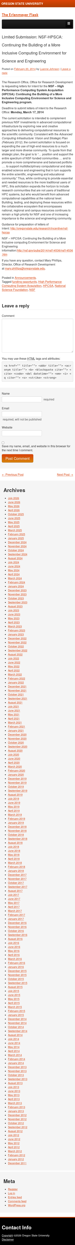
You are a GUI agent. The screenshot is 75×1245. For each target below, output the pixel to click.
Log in (11, 1193)
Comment (8, 316)
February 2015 (16, 1011)
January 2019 (16, 822)
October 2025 (16, 514)
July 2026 (13, 498)
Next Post (65, 475)
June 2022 (14, 662)
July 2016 (13, 943)
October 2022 (16, 646)
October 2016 (16, 931)
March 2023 (15, 626)
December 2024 (17, 542)
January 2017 (16, 919)
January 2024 (16, 586)
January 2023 (16, 634)
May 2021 (13, 714)
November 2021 (17, 690)
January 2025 (16, 538)
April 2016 (14, 955)
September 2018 (17, 838)
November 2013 (17, 1071)
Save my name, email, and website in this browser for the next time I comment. (36, 448)
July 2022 (13, 658)
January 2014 (16, 1063)
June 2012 (14, 1139)
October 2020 (16, 742)
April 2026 (14, 510)
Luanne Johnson (49, 69)
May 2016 (13, 951)
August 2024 (15, 558)
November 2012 (17, 1119)
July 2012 (13, 1135)
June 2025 (14, 518)
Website (7, 427)
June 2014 (14, 1043)
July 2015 (13, 991)
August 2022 (15, 654)
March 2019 (15, 814)
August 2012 (15, 1131)
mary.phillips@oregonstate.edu (25, 268)
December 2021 (17, 686)
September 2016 (17, 935)
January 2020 (16, 774)
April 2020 (14, 762)
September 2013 (17, 1079)
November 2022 (17, 642)
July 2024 (13, 562)
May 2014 (13, 1047)
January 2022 (16, 682)
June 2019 (14, 802)
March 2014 (15, 1055)
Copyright (7, 1235)
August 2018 (15, 842)
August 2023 (15, 606)
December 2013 (17, 1067)
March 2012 (15, 1151)
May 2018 (13, 854)
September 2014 (17, 1031)
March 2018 (15, 862)
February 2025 (16, 534)
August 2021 (15, 702)
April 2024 (14, 574)
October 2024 (16, 550)
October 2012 (16, 1123)
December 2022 (17, 638)
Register (13, 1189)
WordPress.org (16, 1205)
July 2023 (13, 610)
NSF (32, 290)
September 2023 (17, 602)
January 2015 (16, 1015)
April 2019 (14, 810)
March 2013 (15, 1103)
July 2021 (13, 706)
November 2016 (17, 927)
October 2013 (16, 1075)
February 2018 (16, 866)
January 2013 (16, 1111)
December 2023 (17, 590)
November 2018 (17, 830)
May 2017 (13, 902)
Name (6, 394)
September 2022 (17, 650)
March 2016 (15, 959)
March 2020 (15, 766)
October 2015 (16, 979)
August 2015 (15, 987)
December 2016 (17, 923)
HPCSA (48, 286)
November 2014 (17, 1023)
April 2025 (14, 526)
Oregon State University (22, 3)
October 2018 (16, 834)
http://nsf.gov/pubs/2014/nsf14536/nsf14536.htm (37, 252)
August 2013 (15, 1083)
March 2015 (15, 1007)
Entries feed (15, 1197)
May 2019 (13, 806)
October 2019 (16, 786)
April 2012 (14, 1147)
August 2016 (15, 939)
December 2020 (17, 734)
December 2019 (17, 778)
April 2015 (14, 1003)
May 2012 (13, 1143)
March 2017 (15, 910)
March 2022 (15, 674)
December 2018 (17, 826)
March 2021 (15, 722)
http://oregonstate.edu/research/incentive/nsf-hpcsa (35, 230)
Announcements (25, 278)
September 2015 (17, 983)
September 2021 (17, 698)
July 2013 (13, 1087)
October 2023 (16, 598)
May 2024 (13, 570)
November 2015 (17, 975)
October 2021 (16, 694)
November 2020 (17, 738)
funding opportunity (24, 282)
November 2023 (17, 594)
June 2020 (14, 758)
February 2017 (16, 914)
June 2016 (14, 947)
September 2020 (17, 746)
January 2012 (16, 1159)
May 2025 (13, 522)
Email (5, 408)
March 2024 (15, 578)
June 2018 (14, 850)
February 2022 (16, 678)
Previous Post (12, 475)
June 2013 (14, 1091)
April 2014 (14, 1051)
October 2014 (16, 1027)
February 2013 (16, 1107)
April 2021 (14, 718)
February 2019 (16, 818)
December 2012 (17, 1115)
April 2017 (14, 906)
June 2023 (14, 614)
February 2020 (16, 770)
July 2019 (13, 798)
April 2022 (14, 670)
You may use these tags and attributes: (31, 359)
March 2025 (15, 530)
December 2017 (17, 874)
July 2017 (13, 894)
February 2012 (16, 1155)
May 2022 (13, 666)
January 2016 (16, 967)
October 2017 (16, 882)
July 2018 (13, 846)
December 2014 (17, 1019)
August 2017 (15, 890)
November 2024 (17, 546)
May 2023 (13, 618)
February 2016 (16, 963)
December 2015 (17, 971)
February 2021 (16, 726)
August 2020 (15, 750)
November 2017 (17, 878)
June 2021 (14, 710)
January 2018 (16, 870)
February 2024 (16, 582)
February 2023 (16, 630)
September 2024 (17, 554)
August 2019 (15, 794)
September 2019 (17, 790)
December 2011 (17, 1163)
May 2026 (13, 506)
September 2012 (17, 1127)
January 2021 (16, 730)
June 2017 (14, 898)
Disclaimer (8, 1239)
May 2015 (13, 999)
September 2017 (17, 886)
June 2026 (14, 502)
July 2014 (13, 1039)
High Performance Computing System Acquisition (32, 284)
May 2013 (13, 1095)
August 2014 (15, 1035)
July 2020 (13, 754)
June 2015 (14, 995)
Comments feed (17, 1201)
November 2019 (17, 782)
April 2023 (14, 622)
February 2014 (16, 1059)
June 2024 (14, 566)
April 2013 (14, 1099)
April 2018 (14, 858)
